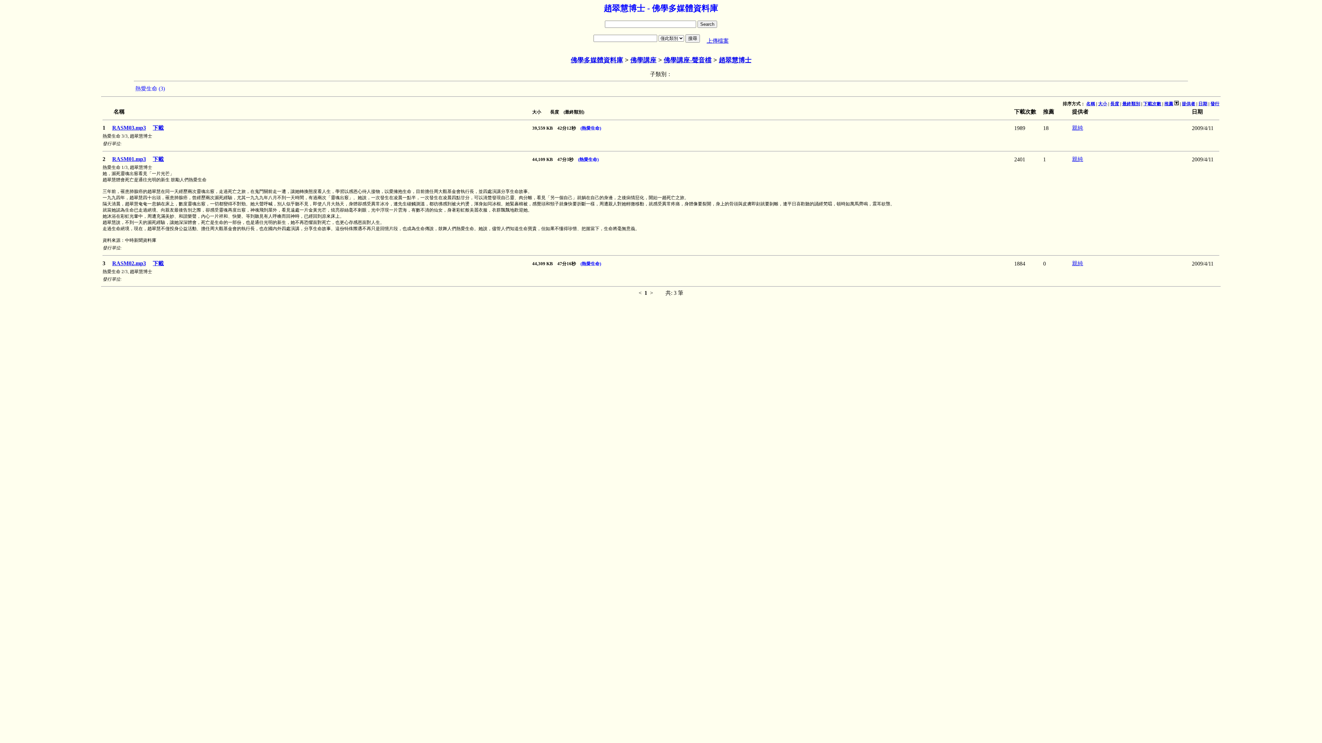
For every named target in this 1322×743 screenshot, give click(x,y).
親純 (1077, 128)
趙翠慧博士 (735, 60)
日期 (1202, 103)
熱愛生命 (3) (150, 88)
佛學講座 (643, 60)
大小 (1102, 103)
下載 (158, 128)
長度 (1114, 103)
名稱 (1090, 103)
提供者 (1188, 103)
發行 (1214, 103)
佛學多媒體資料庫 (597, 60)
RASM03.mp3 (129, 128)
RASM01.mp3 (129, 159)
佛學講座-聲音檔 (688, 60)
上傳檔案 (718, 41)
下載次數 (1152, 103)
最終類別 (1131, 103)
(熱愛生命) (590, 128)
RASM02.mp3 (129, 263)
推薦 (1168, 103)
